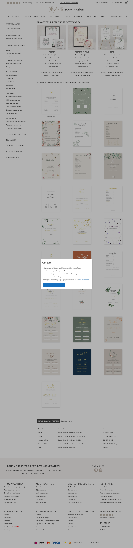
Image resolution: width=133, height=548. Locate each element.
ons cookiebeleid (84, 280)
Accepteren (54, 285)
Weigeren (79, 285)
